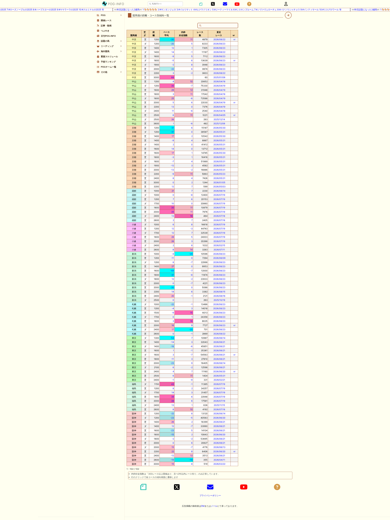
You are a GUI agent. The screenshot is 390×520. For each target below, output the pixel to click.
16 (191, 321)
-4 (173, 254)
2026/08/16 (219, 296)
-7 (191, 85)
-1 (192, 52)
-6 (191, 98)
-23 (172, 363)
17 (173, 136)
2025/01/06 (219, 77)
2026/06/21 (219, 342)
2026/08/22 (219, 39)
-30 (172, 39)
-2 (173, 64)
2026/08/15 (219, 291)
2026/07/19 (219, 195)
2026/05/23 (219, 174)
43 (172, 384)
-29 (191, 254)
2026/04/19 (219, 85)
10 (191, 81)
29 (172, 90)
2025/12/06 (219, 123)
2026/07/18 (219, 216)
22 (173, 451)
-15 (172, 434)
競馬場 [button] (133, 35)
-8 (191, 195)
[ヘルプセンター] (249, 4)
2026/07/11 (219, 249)
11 (191, 39)
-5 (173, 60)
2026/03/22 (219, 464)
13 (173, 106)
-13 (172, 169)
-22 (172, 69)
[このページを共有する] (288, 15)
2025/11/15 (219, 405)
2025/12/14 (219, 119)
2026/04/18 (219, 81)
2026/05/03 (219, 186)
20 (172, 296)
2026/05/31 (219, 132)
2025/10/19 (219, 300)
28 (172, 237)
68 (172, 77)
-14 (172, 342)
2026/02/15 (219, 245)
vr (234, 39)
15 (191, 312)
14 (173, 52)
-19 (172, 459)
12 (173, 48)
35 (172, 211)
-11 (172, 258)
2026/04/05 (219, 115)
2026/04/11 (219, 459)
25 (172, 98)
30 (172, 85)
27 (173, 266)
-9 (173, 56)
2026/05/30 (219, 127)
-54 (172, 338)
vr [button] (234, 35)
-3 (173, 157)
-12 (172, 165)
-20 (172, 43)
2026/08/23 (219, 43)
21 (173, 190)
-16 (172, 346)
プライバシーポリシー (210, 495)
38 (172, 396)
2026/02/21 (219, 380)
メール (214, 506)
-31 (172, 127)
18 (191, 216)
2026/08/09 (219, 258)
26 (172, 119)
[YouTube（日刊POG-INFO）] (237, 4)
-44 (172, 270)
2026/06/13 (219, 447)
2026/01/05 (219, 182)
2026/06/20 (219, 371)
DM (202, 506)
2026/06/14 (219, 190)
